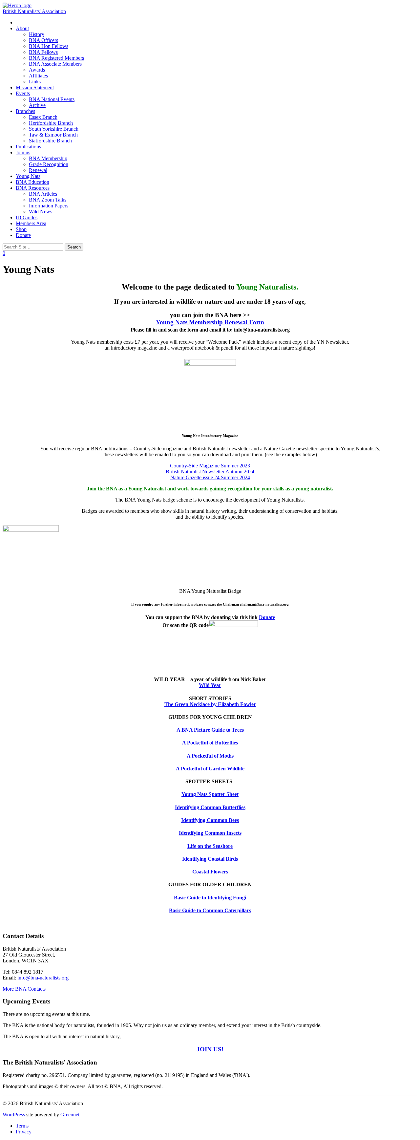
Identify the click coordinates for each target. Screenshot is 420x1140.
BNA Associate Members (55, 64)
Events (23, 93)
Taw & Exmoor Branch (53, 135)
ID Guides (26, 217)
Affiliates (38, 75)
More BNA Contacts (24, 989)
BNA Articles (43, 194)
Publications (28, 146)
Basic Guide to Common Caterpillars (210, 910)
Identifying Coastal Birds (210, 859)
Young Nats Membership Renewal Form (210, 322)
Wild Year (210, 685)
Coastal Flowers (210, 871)
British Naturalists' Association (34, 11)
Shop (21, 229)
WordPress (14, 1114)
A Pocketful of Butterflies (210, 742)
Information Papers (48, 205)
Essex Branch (43, 117)
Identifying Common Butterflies (210, 807)
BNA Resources (33, 188)
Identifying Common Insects (210, 833)
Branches (25, 111)
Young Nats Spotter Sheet (210, 794)
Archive (37, 105)
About (22, 28)
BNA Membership (48, 158)
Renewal (38, 170)
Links (35, 81)
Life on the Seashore (210, 846)
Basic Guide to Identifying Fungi (210, 897)
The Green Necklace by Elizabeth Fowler (210, 704)
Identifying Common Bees (210, 820)
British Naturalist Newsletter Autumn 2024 (210, 471)
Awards (37, 70)
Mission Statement (35, 87)
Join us (23, 152)
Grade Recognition (48, 164)
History (36, 34)
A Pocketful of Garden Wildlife (210, 768)
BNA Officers (43, 40)
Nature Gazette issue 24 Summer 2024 (210, 477)
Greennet (69, 1114)
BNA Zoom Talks (47, 200)
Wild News (40, 211)
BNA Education (32, 182)
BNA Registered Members (56, 58)
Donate (23, 235)
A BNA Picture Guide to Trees (210, 730)
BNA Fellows (43, 52)
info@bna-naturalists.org (43, 977)
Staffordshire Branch (50, 140)
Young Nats (28, 176)
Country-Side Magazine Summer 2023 (210, 465)
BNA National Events (51, 99)
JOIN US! (210, 1049)
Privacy (24, 1131)
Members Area (31, 223)
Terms (22, 1126)
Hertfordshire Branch (51, 123)
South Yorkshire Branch (53, 129)
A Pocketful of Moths (210, 756)
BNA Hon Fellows (48, 46)
